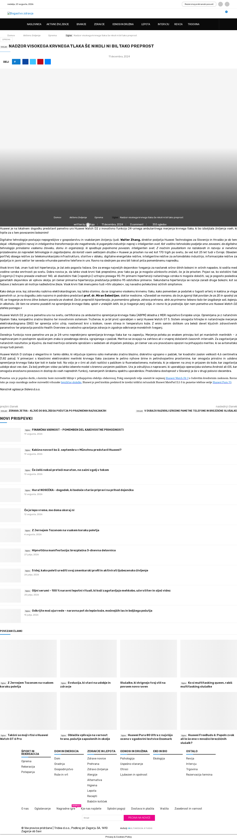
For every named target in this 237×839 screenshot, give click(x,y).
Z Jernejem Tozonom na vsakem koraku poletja (65, 530)
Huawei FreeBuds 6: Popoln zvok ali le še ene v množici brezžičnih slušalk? (207, 739)
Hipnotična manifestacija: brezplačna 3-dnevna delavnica (74, 550)
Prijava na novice (139, 817)
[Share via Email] (48, 61)
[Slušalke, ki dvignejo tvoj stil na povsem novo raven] (148, 658)
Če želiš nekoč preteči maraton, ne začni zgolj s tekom (70, 470)
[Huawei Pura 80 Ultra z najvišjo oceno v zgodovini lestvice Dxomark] (148, 711)
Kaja (92, 224)
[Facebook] (220, 4)
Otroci (124, 769)
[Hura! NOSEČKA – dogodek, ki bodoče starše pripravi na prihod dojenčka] (10, 495)
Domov (11, 35)
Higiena (92, 785)
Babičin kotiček (97, 801)
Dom (57, 758)
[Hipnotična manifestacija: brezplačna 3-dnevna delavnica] (10, 555)
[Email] (227, 4)
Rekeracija (28, 766)
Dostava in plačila (142, 808)
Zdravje (99, 24)
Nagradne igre (66, 808)
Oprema (52, 35)
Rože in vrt (61, 774)
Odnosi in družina (123, 24)
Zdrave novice (96, 758)
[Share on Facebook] (25, 61)
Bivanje (81, 24)
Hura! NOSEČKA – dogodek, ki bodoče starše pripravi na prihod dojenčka (83, 490)
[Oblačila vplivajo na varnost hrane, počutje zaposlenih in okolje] (88, 711)
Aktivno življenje (57, 24)
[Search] (228, 24)
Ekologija (159, 758)
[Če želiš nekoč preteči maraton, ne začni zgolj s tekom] (10, 475)
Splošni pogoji (116, 808)
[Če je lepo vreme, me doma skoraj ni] (10, 515)
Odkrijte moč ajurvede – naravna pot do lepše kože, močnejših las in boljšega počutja (92, 610)
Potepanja (28, 772)
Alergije (92, 774)
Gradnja (59, 764)
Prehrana (93, 764)
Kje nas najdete (91, 808)
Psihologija (127, 758)
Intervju (163, 24)
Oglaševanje (43, 808)
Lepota (145, 24)
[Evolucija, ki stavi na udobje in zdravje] (88, 658)
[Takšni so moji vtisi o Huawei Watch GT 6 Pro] (28, 711)
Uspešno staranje (131, 764)
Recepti (92, 796)
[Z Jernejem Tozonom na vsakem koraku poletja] (10, 535)
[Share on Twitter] (33, 61)
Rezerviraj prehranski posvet (199, 4)
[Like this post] (17, 61)
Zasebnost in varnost (188, 808)
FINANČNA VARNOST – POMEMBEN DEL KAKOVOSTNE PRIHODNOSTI (78, 429)
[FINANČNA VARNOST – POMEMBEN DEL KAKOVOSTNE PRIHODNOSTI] (10, 435)
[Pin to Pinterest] (40, 61)
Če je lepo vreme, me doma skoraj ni (49, 510)
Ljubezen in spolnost (133, 774)
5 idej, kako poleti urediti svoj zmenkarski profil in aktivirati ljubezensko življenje (90, 570)
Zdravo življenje (97, 769)
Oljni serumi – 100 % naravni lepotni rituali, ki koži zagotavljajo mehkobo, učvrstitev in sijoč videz (101, 590)
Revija (178, 24)
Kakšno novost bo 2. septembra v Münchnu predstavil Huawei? (76, 449)
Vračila (164, 808)
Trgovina (193, 24)
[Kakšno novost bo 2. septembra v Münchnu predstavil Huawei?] (10, 455)
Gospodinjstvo (63, 769)
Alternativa (94, 780)
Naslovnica (34, 24)
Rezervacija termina (199, 774)
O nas (25, 808)
